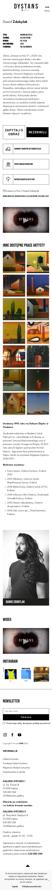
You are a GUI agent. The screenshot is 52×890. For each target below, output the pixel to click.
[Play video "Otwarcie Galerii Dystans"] (26, 220)
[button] (10, 674)
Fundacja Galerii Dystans (15, 763)
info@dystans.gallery (13, 796)
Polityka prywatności (31, 886)
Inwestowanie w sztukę (14, 772)
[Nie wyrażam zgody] (48, 880)
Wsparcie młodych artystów (16, 768)
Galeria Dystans (11, 759)
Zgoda (15, 886)
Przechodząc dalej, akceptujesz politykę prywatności (28, 723)
